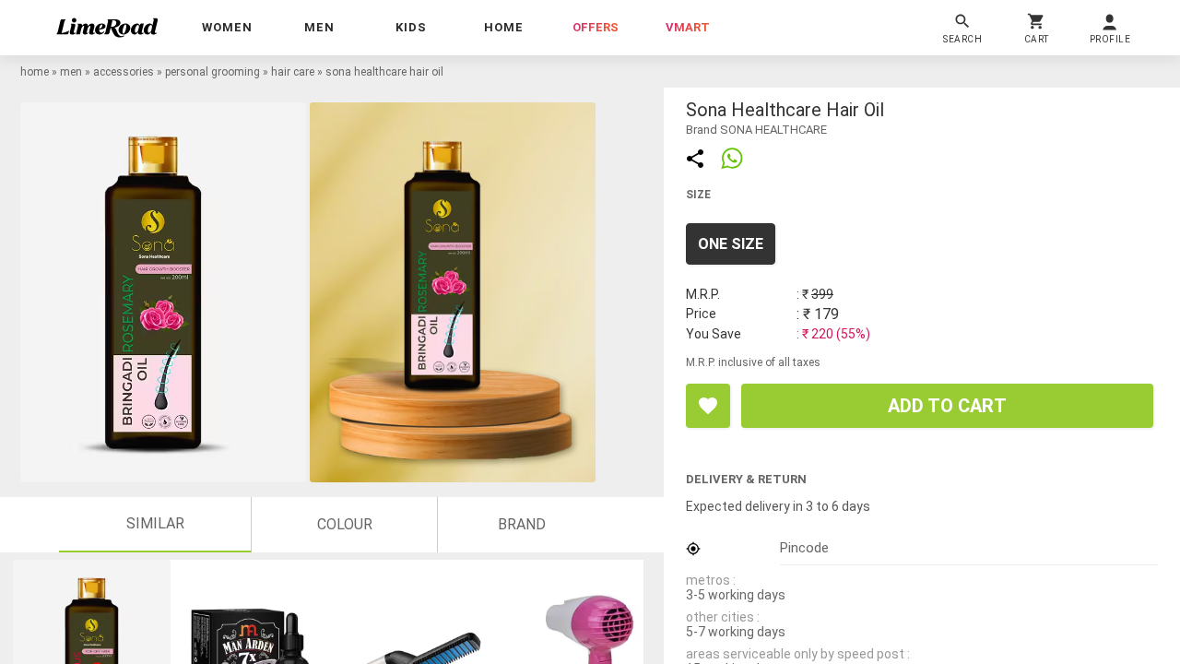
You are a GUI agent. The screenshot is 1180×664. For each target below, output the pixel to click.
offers (595, 27)
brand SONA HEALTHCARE (756, 129)
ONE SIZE (730, 244)
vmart (688, 27)
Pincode (804, 548)
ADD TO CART (947, 406)
